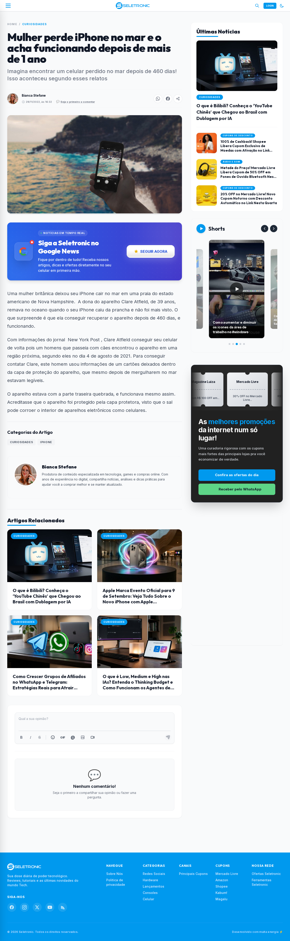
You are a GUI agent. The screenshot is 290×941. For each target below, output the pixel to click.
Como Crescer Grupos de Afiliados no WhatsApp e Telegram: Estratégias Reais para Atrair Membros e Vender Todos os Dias (49, 685)
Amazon (221, 880)
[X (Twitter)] (37, 907)
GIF (62, 737)
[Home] (133, 5)
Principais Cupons (193, 874)
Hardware (150, 880)
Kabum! (221, 893)
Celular (148, 899)
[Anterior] (264, 228)
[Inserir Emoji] (53, 737)
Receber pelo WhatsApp (240, 489)
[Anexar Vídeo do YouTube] (93, 737)
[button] (158, 99)
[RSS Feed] (62, 907)
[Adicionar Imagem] (83, 737)
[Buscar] (257, 5)
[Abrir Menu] (8, 5)
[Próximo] (273, 228)
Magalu (221, 899)
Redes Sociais (154, 874)
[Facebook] (11, 907)
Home (12, 24)
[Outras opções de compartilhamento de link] (178, 99)
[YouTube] (49, 907)
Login (270, 5)
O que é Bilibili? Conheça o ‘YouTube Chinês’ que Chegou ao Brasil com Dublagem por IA (47, 596)
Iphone (46, 442)
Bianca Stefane (34, 95)
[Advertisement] (237, 577)
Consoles (150, 893)
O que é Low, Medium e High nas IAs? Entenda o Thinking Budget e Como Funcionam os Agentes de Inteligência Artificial (138, 685)
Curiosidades (34, 24)
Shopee (221, 886)
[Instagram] (24, 907)
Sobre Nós (114, 874)
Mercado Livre (226, 874)
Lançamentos (153, 886)
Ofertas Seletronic (266, 874)
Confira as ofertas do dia (237, 475)
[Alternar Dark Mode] (281, 5)
